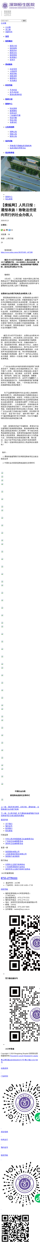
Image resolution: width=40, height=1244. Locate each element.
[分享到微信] (2, 230)
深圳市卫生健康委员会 (14, 843)
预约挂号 (8, 826)
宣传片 (12, 60)
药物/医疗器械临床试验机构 (21, 146)
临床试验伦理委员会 (18, 148)
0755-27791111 (9, 878)
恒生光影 (13, 120)
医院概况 (8, 41)
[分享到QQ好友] (7, 230)
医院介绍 (13, 46)
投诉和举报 (9, 153)
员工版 (8, 29)
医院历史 (13, 50)
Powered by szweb (17, 1056)
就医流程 (13, 76)
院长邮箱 (8, 831)
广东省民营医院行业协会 (15, 867)
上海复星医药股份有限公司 (16, 854)
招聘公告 (13, 132)
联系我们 (13, 57)
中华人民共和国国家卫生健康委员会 (19, 839)
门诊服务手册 (15, 115)
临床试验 (8, 141)
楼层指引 (13, 78)
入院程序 (13, 71)
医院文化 (13, 53)
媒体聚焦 (13, 111)
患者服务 (8, 64)
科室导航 (8, 85)
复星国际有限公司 (12, 852)
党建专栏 (8, 32)
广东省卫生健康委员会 (14, 841)
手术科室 (13, 90)
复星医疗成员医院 (12, 856)
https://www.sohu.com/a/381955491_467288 (17, 252)
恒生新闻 (13, 108)
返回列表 (4, 820)
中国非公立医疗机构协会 (15, 864)
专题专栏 (13, 122)
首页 (7, 36)
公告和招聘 (9, 127)
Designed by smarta (31, 1056)
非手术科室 (14, 92)
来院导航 (13, 74)
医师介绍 (8, 99)
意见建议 (13, 80)
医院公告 (13, 136)
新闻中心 (8, 104)
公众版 (3, 23)
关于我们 (8, 824)
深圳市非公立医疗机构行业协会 (17, 869)
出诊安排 (13, 69)
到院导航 (4, 889)
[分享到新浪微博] (4, 230)
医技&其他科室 (16, 94)
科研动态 (13, 113)
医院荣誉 (13, 55)
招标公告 (13, 134)
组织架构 (13, 48)
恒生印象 (13, 118)
